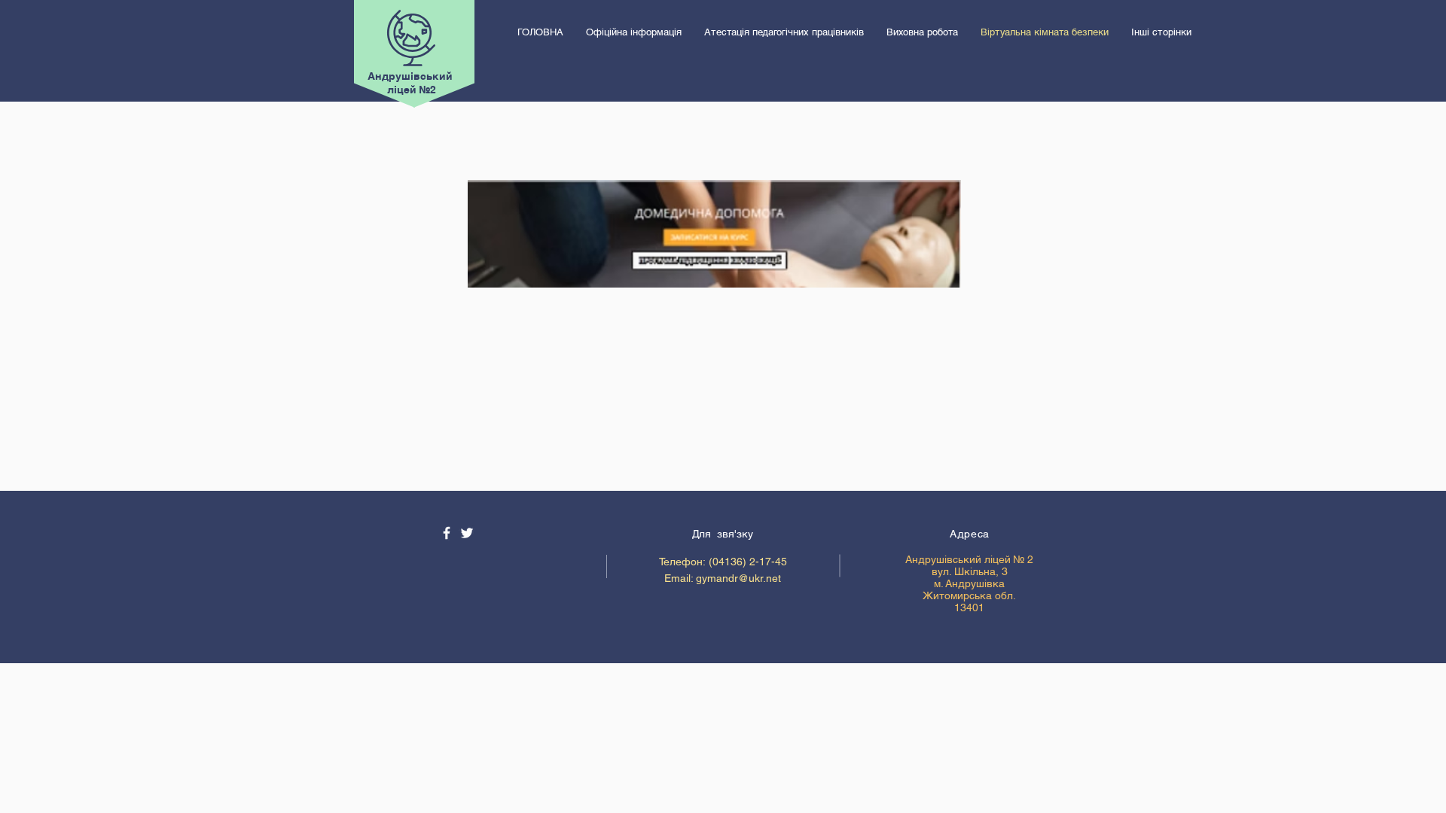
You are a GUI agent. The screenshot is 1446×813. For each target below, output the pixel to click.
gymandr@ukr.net (738, 578)
